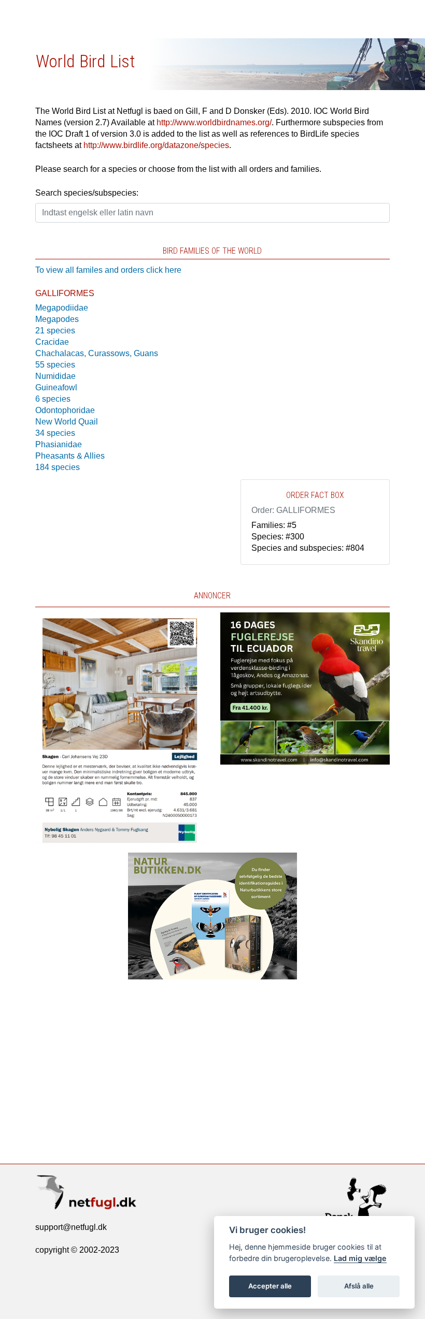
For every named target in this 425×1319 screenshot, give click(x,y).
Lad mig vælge (360, 1258)
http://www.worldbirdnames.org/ (214, 122)
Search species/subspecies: (86, 192)
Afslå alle (359, 1286)
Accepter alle (270, 1286)
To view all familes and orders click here (108, 270)
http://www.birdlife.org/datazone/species (156, 145)
